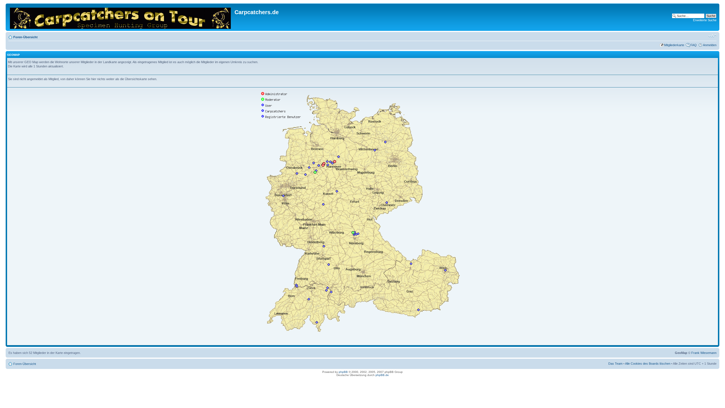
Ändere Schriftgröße (712, 36)
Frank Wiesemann (704, 352)
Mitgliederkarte (674, 45)
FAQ (693, 45)
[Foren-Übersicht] (120, 17)
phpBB (343, 371)
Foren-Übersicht (25, 37)
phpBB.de (382, 375)
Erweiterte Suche (705, 20)
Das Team (615, 363)
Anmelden (710, 45)
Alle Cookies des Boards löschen (647, 363)
